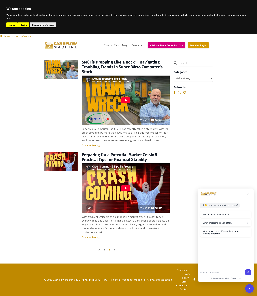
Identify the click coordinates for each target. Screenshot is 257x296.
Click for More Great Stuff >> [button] (166, 45)
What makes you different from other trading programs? (225, 232)
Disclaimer (183, 270)
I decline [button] (23, 25)
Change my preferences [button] (43, 25)
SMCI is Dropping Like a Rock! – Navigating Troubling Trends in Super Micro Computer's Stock (122, 67)
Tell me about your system (225, 214)
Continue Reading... (91, 145)
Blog (124, 45)
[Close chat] (248, 194)
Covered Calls (111, 45)
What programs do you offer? (225, 222)
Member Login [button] (198, 45)
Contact (184, 289)
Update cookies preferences (16, 36)
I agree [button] (12, 25)
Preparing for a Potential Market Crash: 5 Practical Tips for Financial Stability (119, 157)
